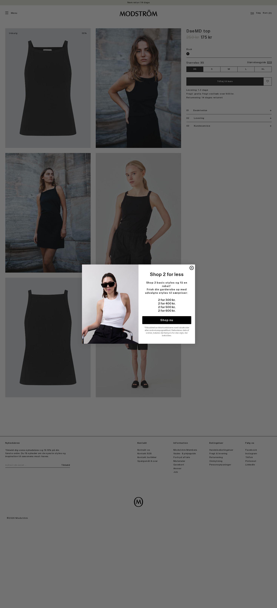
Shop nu (166, 320)
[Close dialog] (192, 268)
